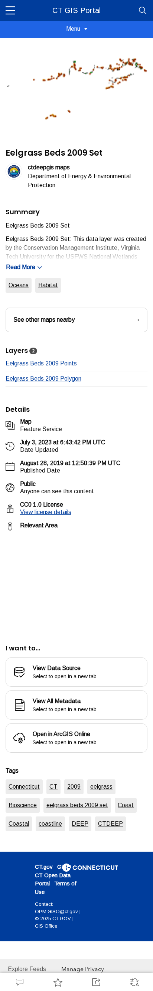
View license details (45, 512)
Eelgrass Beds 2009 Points (41, 363)
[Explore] (76, 583)
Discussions (19, 982)
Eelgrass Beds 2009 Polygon (43, 378)
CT (53, 786)
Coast (126, 805)
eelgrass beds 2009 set (77, 805)
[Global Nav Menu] (10, 10)
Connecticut (24, 786)
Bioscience (23, 805)
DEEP (80, 824)
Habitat (48, 285)
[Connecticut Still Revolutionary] (90, 867)
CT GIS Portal (76, 10)
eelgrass (101, 786)
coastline (50, 824)
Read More (20, 267)
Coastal (19, 824)
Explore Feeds (27, 969)
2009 (74, 786)
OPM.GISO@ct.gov (56, 911)
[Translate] (134, 982)
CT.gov (44, 867)
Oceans (19, 285)
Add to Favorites (57, 982)
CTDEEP (110, 824)
